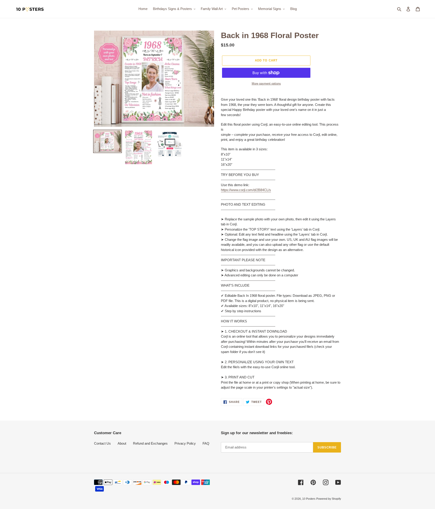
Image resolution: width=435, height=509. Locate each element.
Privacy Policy (185, 443)
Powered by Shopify (328, 498)
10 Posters (308, 498)
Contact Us (102, 443)
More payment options (266, 83)
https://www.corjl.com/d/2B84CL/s (246, 190)
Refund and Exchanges (150, 443)
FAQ (206, 443)
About (122, 443)
